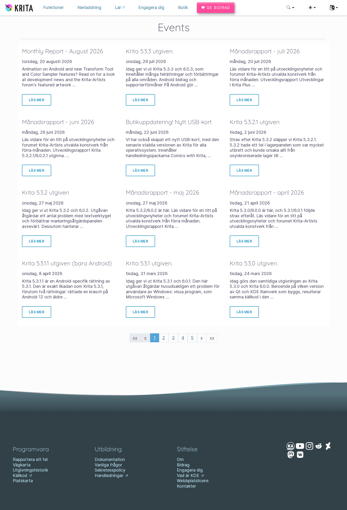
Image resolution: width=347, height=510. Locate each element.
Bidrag (183, 464)
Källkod (20, 475)
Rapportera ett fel (30, 459)
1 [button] (154, 337)
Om (180, 459)
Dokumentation (110, 459)
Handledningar (109, 475)
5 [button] (192, 337)
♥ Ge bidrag (215, 7)
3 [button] (173, 337)
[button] (290, 7)
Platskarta (23, 480)
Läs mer (36, 100)
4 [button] (183, 337)
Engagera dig (190, 470)
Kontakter (186, 486)
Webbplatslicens (193, 480)
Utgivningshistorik (30, 470)
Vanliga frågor (108, 464)
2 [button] (163, 337)
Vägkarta (21, 464)
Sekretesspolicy (110, 470)
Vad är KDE (188, 475)
